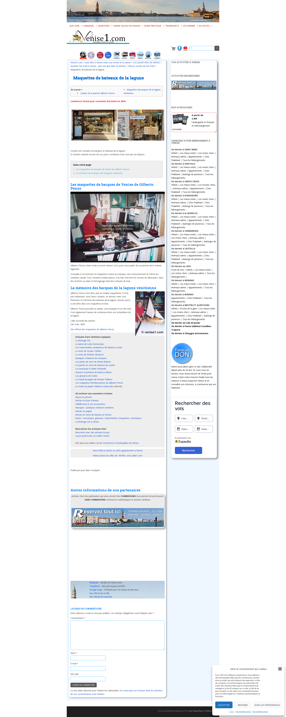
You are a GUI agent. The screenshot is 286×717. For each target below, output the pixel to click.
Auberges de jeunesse (193, 223)
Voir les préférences (267, 704)
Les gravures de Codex (86, 375)
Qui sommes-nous (243, 711)
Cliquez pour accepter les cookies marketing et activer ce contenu (117, 227)
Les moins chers (206, 153)
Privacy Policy (197, 711)
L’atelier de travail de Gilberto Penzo (97, 93)
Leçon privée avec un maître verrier (92, 435)
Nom (73, 653)
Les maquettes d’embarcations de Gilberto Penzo (99, 382)
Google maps (95, 589)
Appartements (195, 156)
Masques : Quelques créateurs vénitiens (94, 407)
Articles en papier (83, 411)
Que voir (74, 25)
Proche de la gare (188, 308)
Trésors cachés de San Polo (141, 66)
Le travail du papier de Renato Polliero (93, 379)
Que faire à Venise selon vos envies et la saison (108, 62)
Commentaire (78, 618)
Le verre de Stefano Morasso (89, 354)
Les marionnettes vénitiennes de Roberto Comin (98, 347)
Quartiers (103, 25)
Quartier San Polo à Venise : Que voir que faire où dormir (97, 66)
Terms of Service (211, 711)
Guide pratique (152, 25)
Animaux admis (178, 156)
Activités (204, 25)
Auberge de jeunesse (192, 174)
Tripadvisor (94, 586)
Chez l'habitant (195, 202)
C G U (231, 711)
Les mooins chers (206, 184)
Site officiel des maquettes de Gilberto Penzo (92, 329)
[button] (280, 668)
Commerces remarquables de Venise (121, 443)
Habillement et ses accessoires (90, 404)
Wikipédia (93, 582)
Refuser (243, 704)
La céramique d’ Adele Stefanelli (90, 368)
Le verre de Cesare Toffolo (88, 351)
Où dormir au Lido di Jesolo (185, 322)
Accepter (224, 704)
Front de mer (177, 269)
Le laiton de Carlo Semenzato (89, 344)
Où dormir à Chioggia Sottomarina (189, 333)
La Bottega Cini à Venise (87, 421)
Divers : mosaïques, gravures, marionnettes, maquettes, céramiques (108, 418)
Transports (172, 25)
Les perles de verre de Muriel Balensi (93, 361)
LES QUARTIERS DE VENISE (146, 62)
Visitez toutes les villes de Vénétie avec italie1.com (117, 455)
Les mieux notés (188, 153)
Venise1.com (76, 62)
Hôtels (174, 153)
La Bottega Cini (82, 340)
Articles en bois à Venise (87, 400)
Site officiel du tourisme (100, 596)
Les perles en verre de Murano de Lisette (95, 365)
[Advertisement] (117, 554)
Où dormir (189, 25)
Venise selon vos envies (126, 25)
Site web (74, 674)
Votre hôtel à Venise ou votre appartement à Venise (118, 450)
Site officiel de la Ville (99, 593)
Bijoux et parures (83, 397)
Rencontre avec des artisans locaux (92, 432)
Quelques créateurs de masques (91, 358)
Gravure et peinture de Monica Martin (93, 372)
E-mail (74, 663)
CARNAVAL (88, 25)
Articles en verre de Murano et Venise (93, 414)
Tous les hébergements (193, 160)
